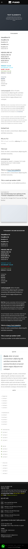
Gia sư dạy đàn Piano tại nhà (10, 502)
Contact (19, 545)
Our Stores (10, 545)
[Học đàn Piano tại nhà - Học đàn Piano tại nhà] (14, 2)
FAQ (23, 545)
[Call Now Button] (3, 546)
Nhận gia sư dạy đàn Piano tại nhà (11, 515)
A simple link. (20, 111)
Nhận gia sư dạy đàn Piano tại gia (11, 510)
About (5, 545)
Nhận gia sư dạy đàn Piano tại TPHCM (13, 506)
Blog (15, 545)
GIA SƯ (3, 486)
